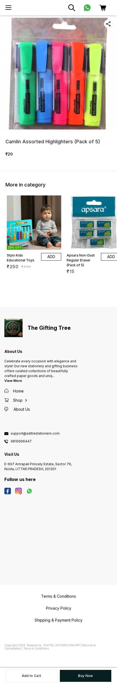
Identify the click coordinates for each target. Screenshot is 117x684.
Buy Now (85, 676)
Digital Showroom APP (61, 645)
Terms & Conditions (36, 648)
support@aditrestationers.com (35, 433)
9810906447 (21, 441)
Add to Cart (31, 676)
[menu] (8, 8)
